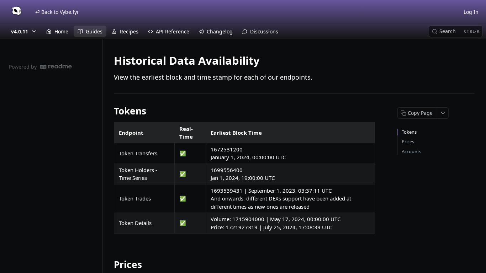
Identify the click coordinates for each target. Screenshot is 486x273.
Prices (408, 141)
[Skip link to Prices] (109, 264)
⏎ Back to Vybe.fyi (56, 12)
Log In (471, 12)
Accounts (411, 151)
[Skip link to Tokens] (109, 111)
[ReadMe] (56, 66)
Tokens (409, 132)
